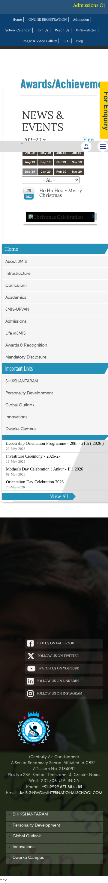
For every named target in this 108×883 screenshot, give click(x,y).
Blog (79, 41)
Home (17, 19)
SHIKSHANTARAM (21, 381)
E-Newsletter (86, 30)
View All (59, 496)
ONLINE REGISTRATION (47, 19)
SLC (67, 41)
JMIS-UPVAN (17, 309)
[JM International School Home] (33, 729)
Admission (81, 19)
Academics (15, 297)
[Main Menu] (103, 146)
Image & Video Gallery (39, 41)
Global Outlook (19, 404)
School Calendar (18, 30)
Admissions (15, 321)
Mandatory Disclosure (25, 357)
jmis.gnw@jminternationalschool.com (61, 792)
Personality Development (29, 392)
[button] (32, 216)
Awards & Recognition (26, 345)
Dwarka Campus (20, 428)
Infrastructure (18, 273)
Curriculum (16, 285)
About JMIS (16, 261)
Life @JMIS (15, 333)
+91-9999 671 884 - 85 (62, 786)
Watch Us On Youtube (58, 668)
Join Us (43, 30)
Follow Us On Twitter (58, 656)
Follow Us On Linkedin (58, 681)
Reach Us (62, 30)
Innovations (16, 416)
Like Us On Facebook (55, 643)
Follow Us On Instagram (59, 693)
